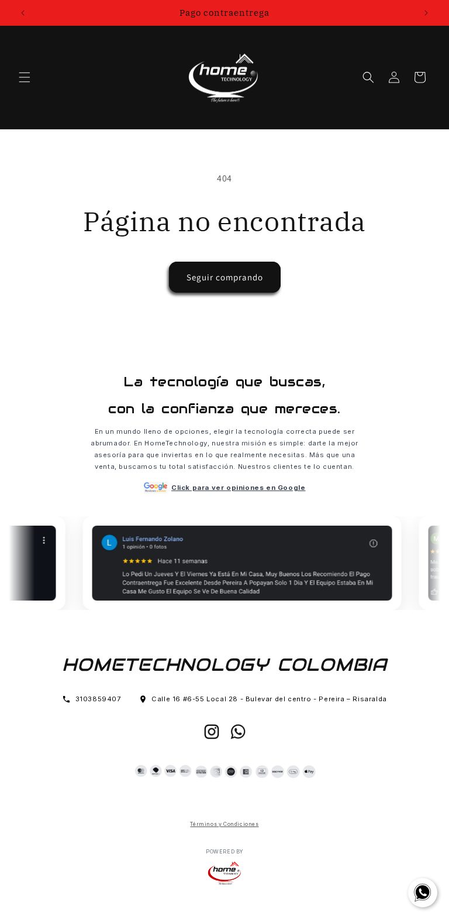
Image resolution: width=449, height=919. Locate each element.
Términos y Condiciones (224, 824)
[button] (24, 77)
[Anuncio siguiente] (426, 13)
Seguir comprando (224, 277)
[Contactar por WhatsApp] (422, 892)
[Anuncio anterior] (23, 13)
